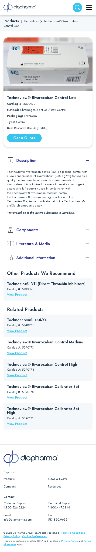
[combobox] (77, 7)
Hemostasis (31, 21)
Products (11, 21)
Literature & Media (33, 244)
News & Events (57, 479)
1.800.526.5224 (14, 507)
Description (26, 160)
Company (9, 486)
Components (27, 230)
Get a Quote (24, 138)
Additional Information (35, 258)
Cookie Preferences (34, 536)
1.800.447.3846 (59, 507)
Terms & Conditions (73, 533)
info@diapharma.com (17, 519)
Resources (54, 486)
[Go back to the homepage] (19, 7)
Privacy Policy (11, 536)
